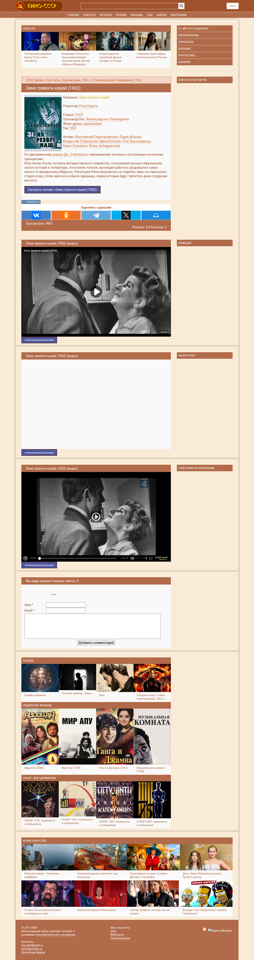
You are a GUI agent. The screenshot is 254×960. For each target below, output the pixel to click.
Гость (232, 5)
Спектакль (52, 80)
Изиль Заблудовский (104, 146)
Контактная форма (33, 952)
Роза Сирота (88, 106)
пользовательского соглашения (55, 934)
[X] (126, 215)
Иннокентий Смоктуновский (96, 137)
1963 (85, 80)
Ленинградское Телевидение (113, 80)
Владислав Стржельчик (80, 141)
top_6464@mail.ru (32, 945)
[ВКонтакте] (36, 215)
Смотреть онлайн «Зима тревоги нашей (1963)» (62, 189)
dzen (113, 931)
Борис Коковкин (75, 146)
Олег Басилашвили (137, 141)
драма (77, 123)
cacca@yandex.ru (31, 949)
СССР (29, 80)
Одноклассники (120, 938)
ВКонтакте (117, 934)
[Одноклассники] (66, 215)
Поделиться (32, 201)
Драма (39, 80)
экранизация (92, 123)
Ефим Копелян (110, 141)
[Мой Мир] (156, 215)
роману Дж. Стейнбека (69, 154)
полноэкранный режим (39, 340)
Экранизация (71, 80)
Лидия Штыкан (130, 137)
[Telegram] (96, 215)
